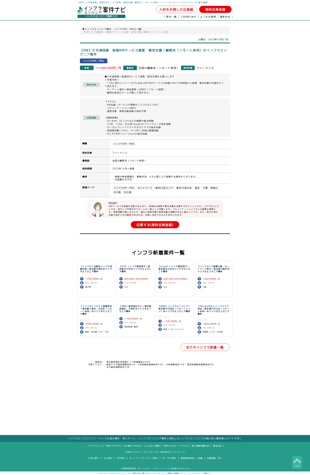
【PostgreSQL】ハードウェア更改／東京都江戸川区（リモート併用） (214, 309)
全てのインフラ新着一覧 (205, 347)
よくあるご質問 (152, 446)
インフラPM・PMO (124, 143)
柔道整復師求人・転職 (191, 458)
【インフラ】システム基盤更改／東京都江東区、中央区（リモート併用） (96, 309)
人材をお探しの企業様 (176, 9)
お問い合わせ (169, 446)
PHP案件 (121, 458)
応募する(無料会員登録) (155, 225)
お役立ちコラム (132, 452)
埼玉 (197, 187)
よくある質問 (208, 16)
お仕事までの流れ (132, 446)
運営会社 (225, 16)
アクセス (184, 446)
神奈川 (214, 187)
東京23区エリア (164, 187)
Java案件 (108, 458)
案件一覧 (171, 16)
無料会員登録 (215, 9)
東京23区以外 (184, 187)
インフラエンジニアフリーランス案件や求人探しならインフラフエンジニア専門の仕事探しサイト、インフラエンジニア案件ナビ (159, 473)
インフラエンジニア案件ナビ (101, 16)
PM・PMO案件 (169, 458)
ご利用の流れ (188, 16)
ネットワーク (145, 187)
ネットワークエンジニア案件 (143, 458)
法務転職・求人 (214, 458)
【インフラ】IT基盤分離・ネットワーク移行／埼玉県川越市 (213, 267)
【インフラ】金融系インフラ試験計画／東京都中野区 (96, 267)
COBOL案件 (93, 458)
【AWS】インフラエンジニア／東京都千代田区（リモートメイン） (174, 309)
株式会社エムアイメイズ (173, 452)
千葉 (205, 187)
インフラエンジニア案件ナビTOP (103, 446)
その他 (117, 192)
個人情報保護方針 (201, 446)
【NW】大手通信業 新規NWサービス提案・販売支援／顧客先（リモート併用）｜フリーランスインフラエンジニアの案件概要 (143, 2)
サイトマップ (150, 452)
